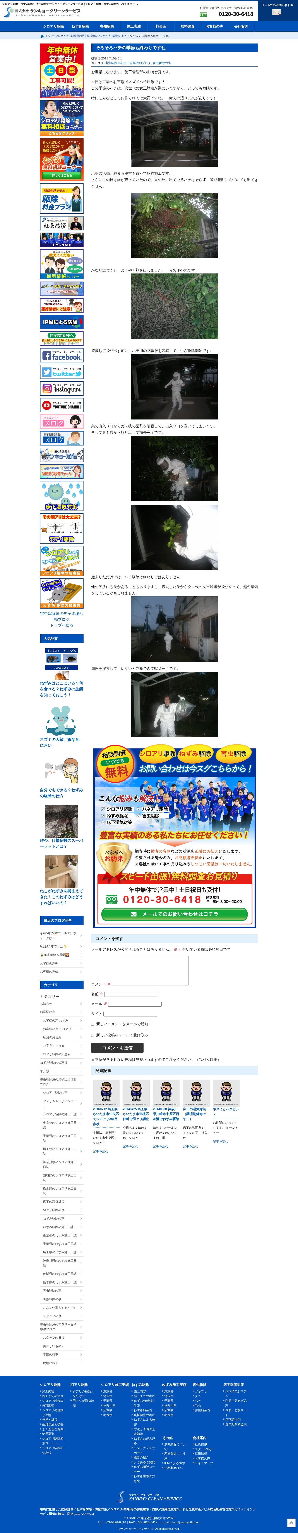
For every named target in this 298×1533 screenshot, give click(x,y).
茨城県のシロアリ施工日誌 (60, 1178)
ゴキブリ (201, 1391)
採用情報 (201, 1453)
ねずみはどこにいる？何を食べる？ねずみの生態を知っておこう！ (61, 689)
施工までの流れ (52, 1396)
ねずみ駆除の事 (53, 1218)
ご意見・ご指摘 (53, 1046)
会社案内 (241, 26)
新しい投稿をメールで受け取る (122, 1035)
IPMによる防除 (174, 1463)
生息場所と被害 (52, 1424)
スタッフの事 (52, 1316)
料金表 (161, 26)
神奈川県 (109, 1405)
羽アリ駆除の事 (53, 1210)
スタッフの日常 (53, 1337)
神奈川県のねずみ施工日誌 (60, 1263)
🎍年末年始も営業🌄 (54, 955)
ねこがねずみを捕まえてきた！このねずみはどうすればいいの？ (61, 897)
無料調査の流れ (144, 1415)
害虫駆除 (107, 26)
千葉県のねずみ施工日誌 (60, 1244)
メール (99, 1004)
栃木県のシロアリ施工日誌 (60, 1191)
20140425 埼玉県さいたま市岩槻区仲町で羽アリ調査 (136, 1114)
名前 (97, 994)
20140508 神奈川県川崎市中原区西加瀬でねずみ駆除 (166, 1114)
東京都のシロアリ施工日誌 (60, 1125)
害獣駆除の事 (52, 1299)
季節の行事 (50, 1354)
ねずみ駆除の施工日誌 (58, 1227)
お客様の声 (214, 26)
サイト (96, 1014)
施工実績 (134, 26)
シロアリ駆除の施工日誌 (60, 1114)
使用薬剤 (48, 1434)
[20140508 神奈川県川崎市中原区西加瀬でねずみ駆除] (166, 1093)
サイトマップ (204, 1463)
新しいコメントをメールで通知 (122, 1024)
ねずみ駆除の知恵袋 (53, 1062)
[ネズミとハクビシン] (226, 1093)
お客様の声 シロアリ (57, 1029)
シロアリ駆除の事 (55, 1092)
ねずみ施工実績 (174, 1385)
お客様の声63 (49, 971)
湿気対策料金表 (236, 1424)
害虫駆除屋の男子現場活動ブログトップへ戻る (61, 619)
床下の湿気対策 (53, 1201)
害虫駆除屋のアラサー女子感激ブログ (58, 1327)
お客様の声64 (49, 963)
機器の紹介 (141, 1457)
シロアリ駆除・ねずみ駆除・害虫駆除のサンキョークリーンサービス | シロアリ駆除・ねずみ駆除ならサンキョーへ (149, 1497)
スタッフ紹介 (204, 1449)
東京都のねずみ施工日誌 (60, 1235)
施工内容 (48, 1391)
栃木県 (107, 1415)
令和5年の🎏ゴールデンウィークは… (58, 935)
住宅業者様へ (173, 1468)
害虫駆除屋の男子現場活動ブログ (128, 63)
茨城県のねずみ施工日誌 (60, 1273)
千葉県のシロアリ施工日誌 (60, 1138)
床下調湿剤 (233, 1419)
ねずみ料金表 (143, 1410)
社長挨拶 (201, 1444)
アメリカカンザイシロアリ (60, 1103)
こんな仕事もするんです (60, 1307)
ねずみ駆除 (80, 26)
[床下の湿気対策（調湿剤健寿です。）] (196, 1093)
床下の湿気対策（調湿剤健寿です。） (194, 1114)
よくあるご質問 (52, 1429)
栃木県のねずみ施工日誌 (60, 1282)
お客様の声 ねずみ (55, 1020)
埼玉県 (107, 1396)
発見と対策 (49, 1419)
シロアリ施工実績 (115, 1385)
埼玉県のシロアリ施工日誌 (60, 1151)
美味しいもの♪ (53, 1346)
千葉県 (107, 1400)
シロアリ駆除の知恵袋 (55, 1054)
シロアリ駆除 (53, 26)
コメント (101, 984)
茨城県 (107, 1410)
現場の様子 (50, 1363)
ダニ (198, 1396)
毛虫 (198, 1405)
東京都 (107, 1391)
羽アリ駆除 (79, 1385)
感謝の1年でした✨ (53, 946)
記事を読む (100, 1151)
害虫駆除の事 (162, 63)
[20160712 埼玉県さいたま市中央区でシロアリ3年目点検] (106, 1093)
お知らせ (46, 1003)
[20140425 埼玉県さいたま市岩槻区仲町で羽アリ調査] (136, 1093)
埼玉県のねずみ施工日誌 (60, 1252)
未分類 (44, 1071)
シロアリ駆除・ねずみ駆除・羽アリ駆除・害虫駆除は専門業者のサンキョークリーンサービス (45, 12)
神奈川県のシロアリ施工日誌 (60, 1164)
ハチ (198, 1400)
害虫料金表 (202, 1410)
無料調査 (188, 26)
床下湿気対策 (233, 1385)
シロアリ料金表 (52, 1400)
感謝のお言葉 (52, 1037)
